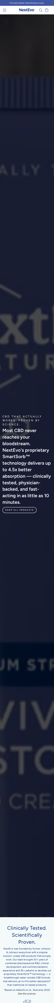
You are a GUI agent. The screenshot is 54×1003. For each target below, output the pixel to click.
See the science (27, 993)
